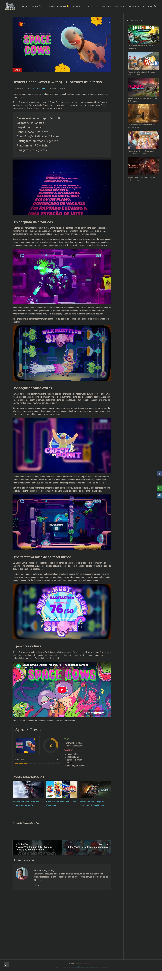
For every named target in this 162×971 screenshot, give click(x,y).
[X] (159, 480)
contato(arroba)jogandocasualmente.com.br (89, 967)
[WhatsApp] (159, 488)
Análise (26, 823)
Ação (19, 823)
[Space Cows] (25, 745)
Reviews (53, 88)
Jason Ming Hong (38, 88)
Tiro (37, 823)
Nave (32, 823)
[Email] (159, 495)
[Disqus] (62, 927)
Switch (62, 88)
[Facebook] (159, 473)
